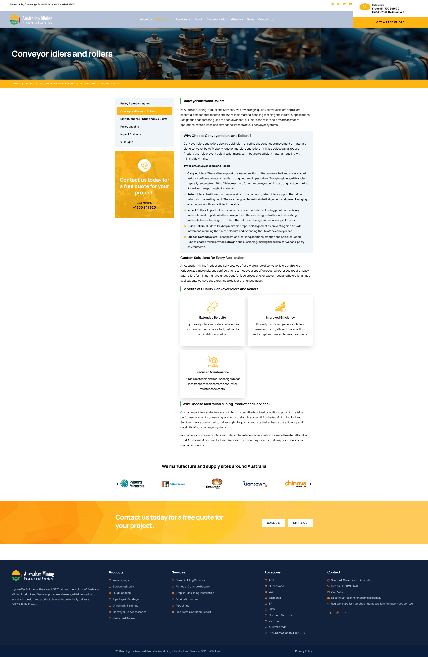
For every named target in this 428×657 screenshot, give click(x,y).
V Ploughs (126, 142)
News (250, 19)
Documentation (217, 19)
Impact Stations (130, 134)
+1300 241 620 (144, 207)
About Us (146, 19)
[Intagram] (337, 612)
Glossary (237, 19)
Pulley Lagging (129, 126)
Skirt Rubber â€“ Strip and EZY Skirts (143, 119)
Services (181, 19)
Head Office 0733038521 (388, 12)
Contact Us (265, 19)
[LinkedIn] (345, 612)
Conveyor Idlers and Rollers (138, 111)
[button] (117, 484)
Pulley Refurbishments (135, 103)
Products (162, 19)
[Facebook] (330, 612)
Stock (199, 19)
